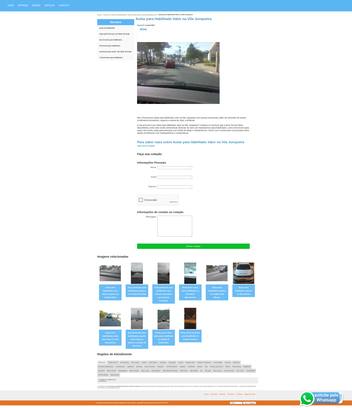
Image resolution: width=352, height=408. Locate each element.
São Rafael (194, 371)
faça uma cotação (146, 145)
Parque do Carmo (216, 367)
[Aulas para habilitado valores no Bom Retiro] (243, 273)
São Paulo (184, 371)
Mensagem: (151, 217)
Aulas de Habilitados (107, 28)
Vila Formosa (229, 371)
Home (11, 5)
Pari (206, 367)
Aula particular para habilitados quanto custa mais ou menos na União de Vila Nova (137, 339)
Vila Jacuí (240, 371)
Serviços (49, 5)
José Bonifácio (171, 367)
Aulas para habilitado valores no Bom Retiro (243, 290)
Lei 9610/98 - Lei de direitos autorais (108, 388)
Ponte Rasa (236, 367)
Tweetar (143, 29)
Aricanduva (124, 362)
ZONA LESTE (113, 362)
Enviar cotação (193, 246)
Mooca (199, 367)
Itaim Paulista (150, 367)
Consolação (217, 362)
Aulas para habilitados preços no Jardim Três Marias (217, 292)
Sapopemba (122, 371)
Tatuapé (207, 371)
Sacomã (101, 371)
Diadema (236, 362)
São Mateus (156, 371)
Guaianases (120, 367)
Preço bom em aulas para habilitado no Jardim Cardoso (190, 336)
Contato (64, 5)
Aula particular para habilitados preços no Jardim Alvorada (137, 290)
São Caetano (134, 371)
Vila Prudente (103, 375)
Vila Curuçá (217, 371)
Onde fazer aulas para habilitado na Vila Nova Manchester (190, 292)
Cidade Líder (190, 362)
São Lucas (145, 371)
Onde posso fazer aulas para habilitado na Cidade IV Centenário (164, 338)
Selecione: (102, 362)
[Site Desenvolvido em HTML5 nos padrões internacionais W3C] (236, 403)
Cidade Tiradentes (204, 362)
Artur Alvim (135, 362)
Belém (144, 362)
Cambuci (163, 362)
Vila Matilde (250, 371)
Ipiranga (139, 367)
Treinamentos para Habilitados (111, 58)
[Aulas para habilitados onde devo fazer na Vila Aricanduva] (110, 318)
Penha (227, 367)
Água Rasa (115, 375)
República (247, 367)
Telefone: (152, 186)
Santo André (111, 371)
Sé (201, 371)
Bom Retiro (153, 362)
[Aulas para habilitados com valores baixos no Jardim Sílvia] (110, 273)
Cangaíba (172, 362)
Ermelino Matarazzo (106, 367)
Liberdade (191, 367)
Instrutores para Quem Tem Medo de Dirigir (115, 52)
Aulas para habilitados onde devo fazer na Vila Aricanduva (110, 338)
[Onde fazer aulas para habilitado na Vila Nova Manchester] (190, 273)
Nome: (154, 167)
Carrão (180, 362)
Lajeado (182, 367)
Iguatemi (130, 367)
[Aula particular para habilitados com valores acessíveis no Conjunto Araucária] (163, 273)
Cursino (228, 362)
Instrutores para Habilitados (109, 46)
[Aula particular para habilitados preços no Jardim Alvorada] (137, 273)
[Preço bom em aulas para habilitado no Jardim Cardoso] (190, 318)
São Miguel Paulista (170, 371)
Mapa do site (250, 394)
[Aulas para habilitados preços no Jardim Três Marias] (217, 273)
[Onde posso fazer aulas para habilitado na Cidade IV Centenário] (163, 318)
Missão (36, 5)
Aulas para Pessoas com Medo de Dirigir (114, 34)
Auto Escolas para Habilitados (110, 40)
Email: (154, 177)
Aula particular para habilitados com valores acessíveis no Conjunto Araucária (163, 294)
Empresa (23, 5)
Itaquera (160, 367)
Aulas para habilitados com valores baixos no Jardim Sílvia (110, 292)
